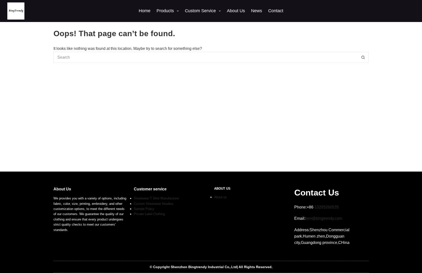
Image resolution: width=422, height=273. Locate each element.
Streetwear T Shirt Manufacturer (156, 198)
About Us (236, 10)
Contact (275, 10)
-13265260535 (326, 207)
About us (220, 197)
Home (144, 10)
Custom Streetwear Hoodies (153, 204)
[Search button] (363, 57)
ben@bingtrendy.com (323, 218)
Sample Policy (144, 209)
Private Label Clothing (149, 214)
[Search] (385, 11)
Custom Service (200, 10)
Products (165, 10)
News (256, 10)
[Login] (399, 11)
